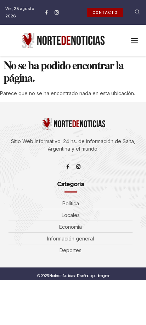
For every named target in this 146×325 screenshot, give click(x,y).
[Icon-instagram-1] (56, 12)
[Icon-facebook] (46, 12)
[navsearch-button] (133, 12)
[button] (134, 40)
